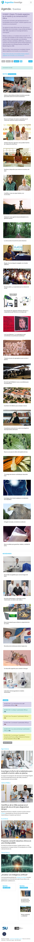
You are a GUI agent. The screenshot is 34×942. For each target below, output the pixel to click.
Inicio (3, 61)
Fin (21, 61)
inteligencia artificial (21, 877)
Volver (30, 61)
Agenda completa (8, 742)
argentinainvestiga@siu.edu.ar (16, 938)
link (16, 705)
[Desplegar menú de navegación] (31, 2)
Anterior (8, 61)
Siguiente (16, 61)
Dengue (3, 813)
